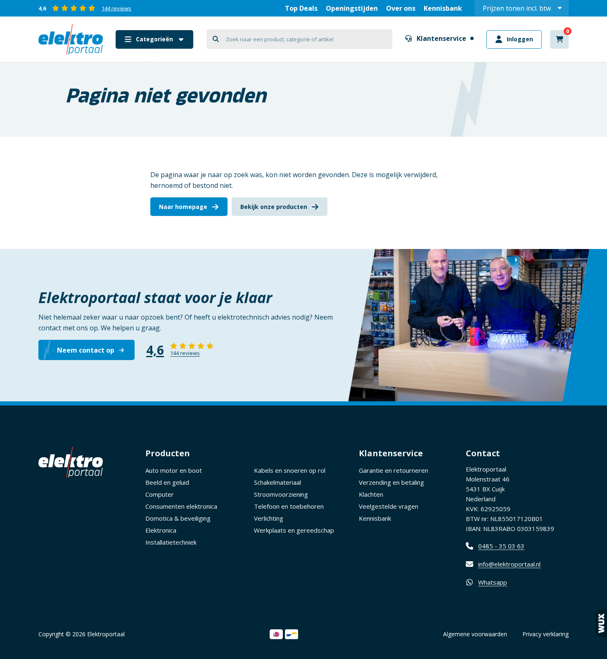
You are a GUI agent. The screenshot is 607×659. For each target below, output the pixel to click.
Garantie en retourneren (393, 470)
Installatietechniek (171, 542)
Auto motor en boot (173, 470)
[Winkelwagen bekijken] (559, 39)
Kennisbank (443, 8)
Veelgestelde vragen (388, 506)
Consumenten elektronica (181, 506)
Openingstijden (352, 8)
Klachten (371, 494)
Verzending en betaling (391, 482)
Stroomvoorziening (281, 494)
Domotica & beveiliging (178, 518)
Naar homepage (183, 207)
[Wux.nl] (601, 623)
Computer (159, 494)
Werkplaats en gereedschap (294, 530)
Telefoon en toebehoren (289, 506)
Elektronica (160, 530)
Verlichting (268, 518)
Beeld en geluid (167, 482)
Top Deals (301, 8)
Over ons (400, 8)
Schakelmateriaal (277, 482)
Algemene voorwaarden (475, 634)
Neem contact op (85, 350)
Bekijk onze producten (273, 207)
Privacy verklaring (545, 634)
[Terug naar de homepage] (70, 39)
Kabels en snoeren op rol (289, 470)
